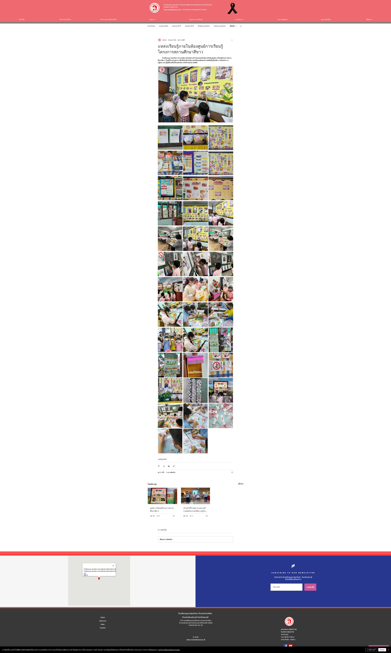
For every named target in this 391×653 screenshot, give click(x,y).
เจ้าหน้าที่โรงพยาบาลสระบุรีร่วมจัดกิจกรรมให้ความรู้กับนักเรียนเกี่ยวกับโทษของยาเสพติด (195, 509)
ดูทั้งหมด (240, 484)
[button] (241, 26)
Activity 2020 (163, 26)
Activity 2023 (162, 459)
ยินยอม (382, 650)
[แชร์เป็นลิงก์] (174, 466)
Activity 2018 (189, 26)
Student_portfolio (204, 26)
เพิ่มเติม (232, 26)
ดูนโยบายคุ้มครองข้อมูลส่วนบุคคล (169, 650)
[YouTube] (291, 646)
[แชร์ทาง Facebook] (159, 466)
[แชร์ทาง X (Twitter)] (164, 466)
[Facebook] (286, 646)
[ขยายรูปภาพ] (170, 137)
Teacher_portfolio (220, 26)
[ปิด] (388, 649)
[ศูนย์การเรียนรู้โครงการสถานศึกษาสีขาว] (162, 496)
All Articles (151, 26)
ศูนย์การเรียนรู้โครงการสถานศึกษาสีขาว (162, 509)
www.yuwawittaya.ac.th (172, 9)
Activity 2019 (176, 26)
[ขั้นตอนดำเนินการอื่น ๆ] (232, 40)
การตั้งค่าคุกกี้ (371, 650)
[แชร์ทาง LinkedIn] (169, 466)
